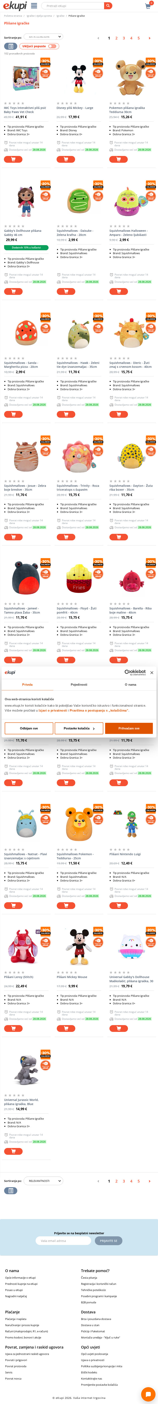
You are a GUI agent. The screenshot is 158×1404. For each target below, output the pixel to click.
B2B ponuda (88, 1302)
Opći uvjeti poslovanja (94, 1354)
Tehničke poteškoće (93, 1290)
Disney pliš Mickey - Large (75, 108)
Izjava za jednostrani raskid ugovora (27, 1354)
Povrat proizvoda (15, 1366)
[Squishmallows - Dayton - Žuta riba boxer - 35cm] (131, 455)
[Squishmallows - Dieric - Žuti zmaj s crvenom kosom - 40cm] (131, 332)
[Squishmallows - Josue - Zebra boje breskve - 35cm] (26, 455)
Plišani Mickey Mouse (72, 977)
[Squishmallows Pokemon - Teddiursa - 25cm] (79, 824)
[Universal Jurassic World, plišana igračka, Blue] (26, 1069)
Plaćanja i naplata (15, 1319)
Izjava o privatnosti (92, 1360)
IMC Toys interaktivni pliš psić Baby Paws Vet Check (25, 110)
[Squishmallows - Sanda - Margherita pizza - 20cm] (26, 332)
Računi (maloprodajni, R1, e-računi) (26, 1331)
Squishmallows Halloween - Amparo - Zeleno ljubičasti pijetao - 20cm (128, 233)
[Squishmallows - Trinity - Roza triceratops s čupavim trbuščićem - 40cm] (79, 455)
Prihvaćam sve (128, 728)
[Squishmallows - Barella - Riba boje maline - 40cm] (131, 578)
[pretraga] (108, 5)
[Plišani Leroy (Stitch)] (26, 947)
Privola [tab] (27, 684)
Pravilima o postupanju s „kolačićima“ (99, 710)
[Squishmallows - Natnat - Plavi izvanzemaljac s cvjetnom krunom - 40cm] (26, 824)
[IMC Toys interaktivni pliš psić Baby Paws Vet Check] (26, 77)
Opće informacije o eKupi (20, 1277)
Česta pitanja (89, 1277)
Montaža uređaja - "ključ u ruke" (100, 1337)
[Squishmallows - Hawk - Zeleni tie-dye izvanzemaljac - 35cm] (79, 332)
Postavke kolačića (76, 728)
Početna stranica (13, 15)
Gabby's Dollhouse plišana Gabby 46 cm (22, 233)
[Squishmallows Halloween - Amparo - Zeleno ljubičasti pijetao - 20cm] (131, 200)
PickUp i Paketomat (93, 1331)
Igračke (60, 15)
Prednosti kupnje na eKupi (21, 1284)
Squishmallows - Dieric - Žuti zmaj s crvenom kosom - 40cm (130, 365)
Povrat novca (13, 1378)
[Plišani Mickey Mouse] (79, 947)
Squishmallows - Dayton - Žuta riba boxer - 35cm (131, 488)
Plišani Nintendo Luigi (125, 854)
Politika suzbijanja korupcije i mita (101, 1366)
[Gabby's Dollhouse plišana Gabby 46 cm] (26, 200)
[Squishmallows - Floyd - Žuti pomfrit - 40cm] (79, 578)
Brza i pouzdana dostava (96, 1319)
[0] (148, 4)
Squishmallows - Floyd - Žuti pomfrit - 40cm (76, 610)
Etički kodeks (89, 1372)
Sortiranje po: (13, 37)
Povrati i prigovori (16, 1360)
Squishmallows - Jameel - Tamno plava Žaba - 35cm (22, 610)
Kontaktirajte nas (91, 1378)
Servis (8, 1372)
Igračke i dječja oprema (39, 15)
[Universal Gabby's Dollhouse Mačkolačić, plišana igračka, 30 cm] (131, 947)
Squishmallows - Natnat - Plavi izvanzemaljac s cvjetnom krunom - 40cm (25, 856)
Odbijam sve (29, 728)
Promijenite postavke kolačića (99, 1385)
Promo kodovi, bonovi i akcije (23, 1337)
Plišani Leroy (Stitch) (18, 977)
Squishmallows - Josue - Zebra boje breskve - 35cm (25, 488)
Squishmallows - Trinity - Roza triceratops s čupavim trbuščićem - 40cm (78, 488)
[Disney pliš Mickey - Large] (79, 77)
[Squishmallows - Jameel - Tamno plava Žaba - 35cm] (26, 578)
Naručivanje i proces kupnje (22, 1325)
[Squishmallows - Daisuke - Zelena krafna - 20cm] (79, 200)
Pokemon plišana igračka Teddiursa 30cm (127, 110)
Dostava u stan (90, 1325)
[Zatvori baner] (151, 672)
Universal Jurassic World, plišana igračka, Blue (21, 1102)
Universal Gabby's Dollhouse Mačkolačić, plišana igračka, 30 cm (131, 979)
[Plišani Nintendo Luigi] (131, 824)
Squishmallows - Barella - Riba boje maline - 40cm (130, 610)
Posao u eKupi (14, 1290)
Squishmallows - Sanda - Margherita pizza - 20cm (21, 365)
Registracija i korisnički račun (98, 1284)
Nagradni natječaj (16, 1296)
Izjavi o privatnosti (53, 710)
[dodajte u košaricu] (13, 159)
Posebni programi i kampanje (99, 1296)
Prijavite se (108, 1241)
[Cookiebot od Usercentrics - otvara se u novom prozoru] (128, 672)
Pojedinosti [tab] (79, 684)
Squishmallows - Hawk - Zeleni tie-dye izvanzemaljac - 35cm (78, 365)
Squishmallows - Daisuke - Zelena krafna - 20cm (75, 233)
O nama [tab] (130, 684)
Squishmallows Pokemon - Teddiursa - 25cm (75, 856)
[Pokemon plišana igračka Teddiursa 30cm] (131, 77)
